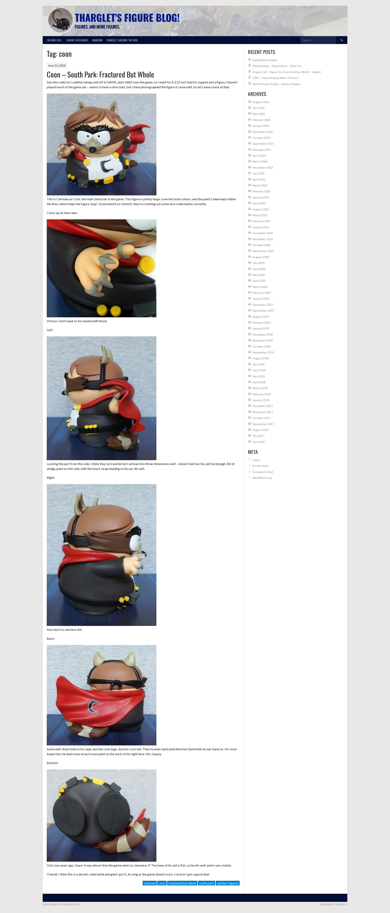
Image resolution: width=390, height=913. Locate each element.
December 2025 (262, 132)
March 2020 (260, 287)
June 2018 (259, 370)
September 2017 (263, 424)
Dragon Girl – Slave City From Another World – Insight (286, 72)
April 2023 (258, 179)
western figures (227, 883)
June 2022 (259, 203)
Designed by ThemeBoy (333, 904)
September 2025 (263, 143)
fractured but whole (182, 883)
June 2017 (259, 442)
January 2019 (260, 328)
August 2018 (260, 358)
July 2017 (258, 435)
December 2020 (262, 233)
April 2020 (258, 280)
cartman (149, 883)
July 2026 (258, 108)
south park (206, 883)
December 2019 (262, 304)
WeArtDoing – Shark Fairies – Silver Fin (276, 66)
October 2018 (261, 346)
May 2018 (258, 376)
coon (161, 883)
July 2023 (258, 173)
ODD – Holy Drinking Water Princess (275, 78)
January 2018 (260, 400)
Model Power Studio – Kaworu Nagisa (276, 84)
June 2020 (259, 269)
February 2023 (261, 191)
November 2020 (262, 239)
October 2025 (261, 137)
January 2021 (260, 227)
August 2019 (260, 316)
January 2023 (260, 197)
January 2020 (260, 298)
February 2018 (261, 394)
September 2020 (263, 251)
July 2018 (258, 364)
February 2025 (261, 149)
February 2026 (261, 120)
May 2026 (258, 113)
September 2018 (263, 352)
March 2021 (260, 215)
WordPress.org (262, 477)
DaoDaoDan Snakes (264, 60)
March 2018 (260, 388)
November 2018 (262, 340)
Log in (256, 460)
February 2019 (261, 322)
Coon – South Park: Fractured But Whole (100, 74)
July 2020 (258, 263)
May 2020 (258, 275)
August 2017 (260, 430)
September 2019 (263, 310)
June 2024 (259, 155)
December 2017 (262, 406)
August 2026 (260, 102)
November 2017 (262, 412)
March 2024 (260, 161)
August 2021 (260, 209)
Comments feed (262, 472)
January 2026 (260, 125)
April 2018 (258, 382)
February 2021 (261, 221)
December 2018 (262, 334)
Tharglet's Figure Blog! (127, 17)
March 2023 (260, 185)
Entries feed (260, 465)
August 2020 (260, 257)
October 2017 (261, 418)
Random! (97, 40)
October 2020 (261, 245)
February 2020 (261, 292)
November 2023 (262, 167)
